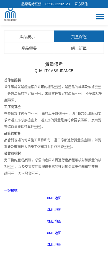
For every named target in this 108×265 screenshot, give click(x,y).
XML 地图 (54, 198)
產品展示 (27, 36)
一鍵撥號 (10, 191)
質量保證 (79, 36)
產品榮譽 (29, 48)
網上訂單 (79, 48)
